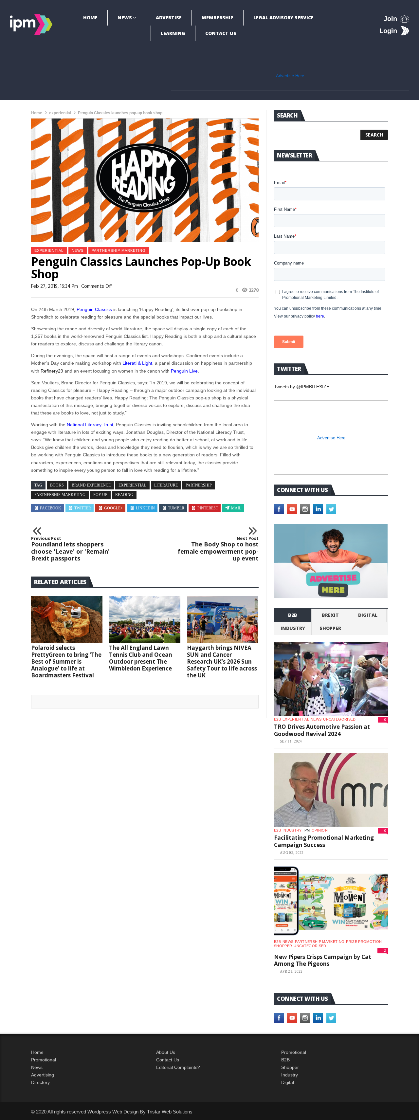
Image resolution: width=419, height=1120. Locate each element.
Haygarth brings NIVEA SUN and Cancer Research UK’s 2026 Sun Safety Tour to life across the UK (222, 661)
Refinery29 (52, 371)
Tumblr (176, 508)
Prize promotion (364, 942)
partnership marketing (59, 494)
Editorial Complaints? (178, 1067)
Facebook (50, 508)
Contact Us (220, 33)
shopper (330, 628)
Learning (173, 33)
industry (293, 628)
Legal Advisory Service (283, 17)
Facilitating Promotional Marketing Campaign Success (324, 841)
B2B (285, 1059)
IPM (306, 830)
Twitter (82, 508)
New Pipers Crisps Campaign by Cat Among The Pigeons (322, 960)
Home (90, 17)
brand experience (91, 485)
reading (124, 494)
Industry (289, 1074)
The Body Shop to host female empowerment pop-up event (218, 549)
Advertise (169, 17)
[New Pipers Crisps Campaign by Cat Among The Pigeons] (331, 901)
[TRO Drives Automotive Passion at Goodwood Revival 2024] (331, 679)
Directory (40, 1082)
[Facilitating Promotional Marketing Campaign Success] (331, 790)
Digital (367, 615)
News (125, 17)
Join (390, 18)
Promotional (43, 1059)
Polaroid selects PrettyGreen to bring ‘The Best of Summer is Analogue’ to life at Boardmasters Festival (66, 661)
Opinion (320, 830)
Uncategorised (339, 719)
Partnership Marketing (119, 250)
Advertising (42, 1074)
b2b (292, 615)
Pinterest (207, 508)
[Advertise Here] (331, 561)
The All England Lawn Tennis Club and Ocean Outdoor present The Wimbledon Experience (140, 658)
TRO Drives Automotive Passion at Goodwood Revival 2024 (322, 730)
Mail (236, 508)
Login (388, 30)
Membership (217, 17)
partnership (199, 485)
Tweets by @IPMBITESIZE (301, 386)
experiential (60, 113)
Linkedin (145, 508)
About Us (165, 1052)
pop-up (100, 494)
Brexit (330, 615)
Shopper (290, 1067)
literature (166, 485)
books (57, 485)
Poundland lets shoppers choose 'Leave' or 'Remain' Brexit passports (70, 549)
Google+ (113, 508)
